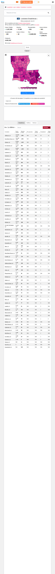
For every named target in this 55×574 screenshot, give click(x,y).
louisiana (23, 7)
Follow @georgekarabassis (38, 103)
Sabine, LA (7, 280)
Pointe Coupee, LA (9, 283)
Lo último (11, 127)
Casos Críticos (49, 132)
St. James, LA (8, 286)
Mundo (27, 47)
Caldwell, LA (7, 315)
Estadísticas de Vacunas (16, 43)
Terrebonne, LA (8, 179)
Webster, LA (7, 222)
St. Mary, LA (7, 208)
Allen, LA (7, 246)
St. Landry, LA (8, 186)
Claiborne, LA (8, 318)
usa (14, 7)
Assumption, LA (8, 292)
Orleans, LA (7, 142)
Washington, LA (8, 205)
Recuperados (30, 131)
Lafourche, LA (8, 182)
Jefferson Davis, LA (9, 263)
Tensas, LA (7, 342)
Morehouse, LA (8, 266)
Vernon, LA (7, 233)
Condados (7, 131)
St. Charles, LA (8, 198)
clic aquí (37, 24)
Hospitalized (43, 131)
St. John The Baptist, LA (9, 226)
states (18, 7)
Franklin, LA (7, 256)
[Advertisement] (27, 113)
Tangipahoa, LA (8, 172)
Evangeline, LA (8, 243)
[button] (17, 2)
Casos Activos (36, 132)
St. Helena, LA (8, 336)
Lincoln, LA (7, 212)
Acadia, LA (7, 192)
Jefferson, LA (8, 135)
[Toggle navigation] (53, 2)
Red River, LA (8, 333)
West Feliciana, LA (9, 324)
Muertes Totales (23, 132)
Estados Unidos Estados (24, 23)
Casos (27, 51)
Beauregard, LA (8, 239)
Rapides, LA (7, 175)
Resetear (46, 127)
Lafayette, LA (8, 152)
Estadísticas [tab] (21, 122)
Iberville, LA (7, 236)
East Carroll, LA (8, 330)
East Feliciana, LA (9, 259)
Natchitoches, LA (8, 229)
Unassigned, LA (8, 347)
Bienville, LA (7, 309)
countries (9, 7)
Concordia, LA (8, 296)
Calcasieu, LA (8, 155)
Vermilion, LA (7, 195)
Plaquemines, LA (8, 273)
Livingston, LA (8, 165)
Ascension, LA (8, 169)
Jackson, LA (7, 302)
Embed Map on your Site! (28, 93)
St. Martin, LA (8, 202)
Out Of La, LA (8, 344)
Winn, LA (7, 299)
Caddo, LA (7, 149)
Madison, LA (7, 321)
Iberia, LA (7, 189)
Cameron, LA (8, 339)
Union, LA (7, 270)
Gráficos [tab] (28, 122)
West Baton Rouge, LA (10, 253)
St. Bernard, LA (8, 215)
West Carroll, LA (8, 312)
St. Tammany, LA (8, 145)
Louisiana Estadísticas (28, 19)
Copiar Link (8, 100)
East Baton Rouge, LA (9, 138)
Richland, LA (7, 276)
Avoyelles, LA (8, 218)
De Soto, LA (7, 249)
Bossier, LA (7, 162)
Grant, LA (7, 289)
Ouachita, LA (7, 159)
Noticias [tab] (34, 122)
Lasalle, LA (7, 306)
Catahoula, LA (8, 327)
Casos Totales (17, 132)
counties (29, 7)
